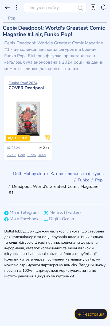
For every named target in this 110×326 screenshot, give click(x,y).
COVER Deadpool (26, 85)
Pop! (12, 18)
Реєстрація (93, 314)
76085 (11, 155)
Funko (31, 155)
